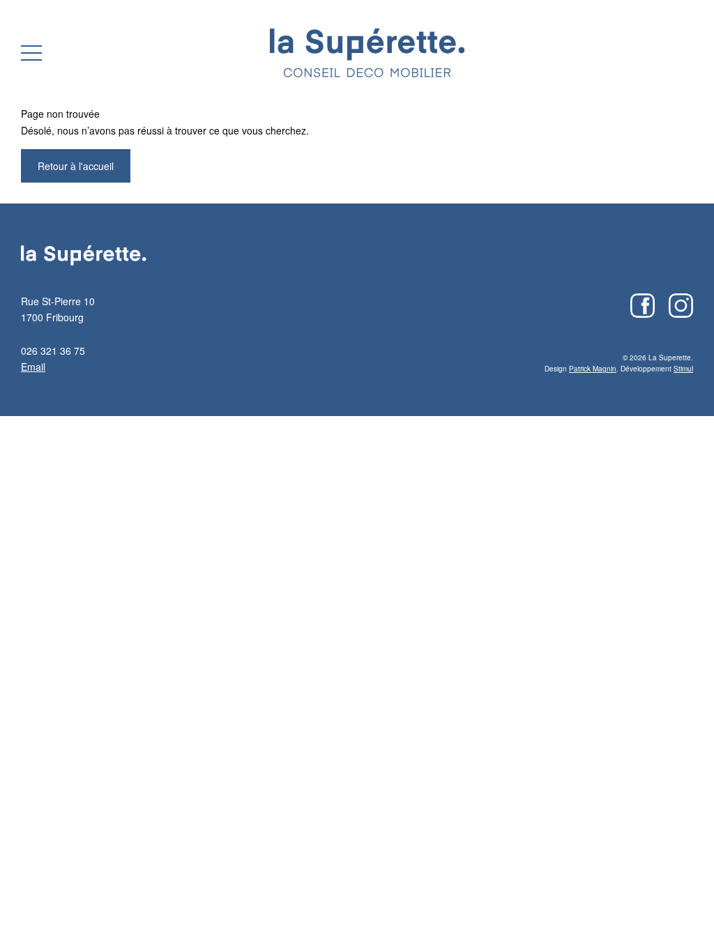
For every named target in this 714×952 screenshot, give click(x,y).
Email (33, 367)
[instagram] (681, 305)
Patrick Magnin (592, 369)
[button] (31, 53)
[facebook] (642, 305)
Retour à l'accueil (76, 166)
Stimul (683, 369)
